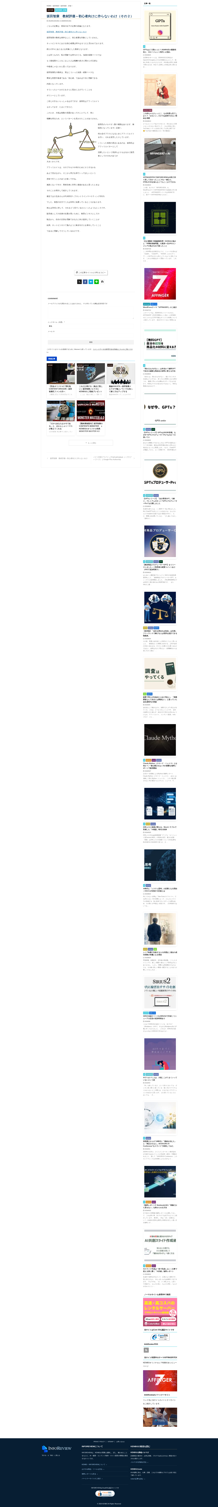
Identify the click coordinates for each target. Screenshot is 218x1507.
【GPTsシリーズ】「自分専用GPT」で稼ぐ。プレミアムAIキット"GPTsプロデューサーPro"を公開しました (160, 501)
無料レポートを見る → (90, 1474)
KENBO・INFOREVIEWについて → (94, 1464)
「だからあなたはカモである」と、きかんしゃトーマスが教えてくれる (61, 426)
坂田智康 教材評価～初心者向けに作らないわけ (67, 32)
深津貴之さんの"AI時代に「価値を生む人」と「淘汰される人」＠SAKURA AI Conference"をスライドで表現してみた (159, 1143)
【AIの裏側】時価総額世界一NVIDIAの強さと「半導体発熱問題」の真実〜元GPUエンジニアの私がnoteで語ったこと (159, 243)
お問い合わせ (120, 1441)
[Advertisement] (91, 251)
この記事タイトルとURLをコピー (92, 272)
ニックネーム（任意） (56, 322)
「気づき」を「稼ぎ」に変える (50, 1455)
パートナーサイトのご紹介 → (92, 1478)
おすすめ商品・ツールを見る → (93, 1469)
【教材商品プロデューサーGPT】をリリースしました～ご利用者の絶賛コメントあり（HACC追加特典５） (159, 567)
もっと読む (92, 443)
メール (51, 331)
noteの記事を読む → (138, 1479)
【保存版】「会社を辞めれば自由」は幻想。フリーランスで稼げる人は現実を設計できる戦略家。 (160, 633)
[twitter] (79, 281)
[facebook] (85, 281)
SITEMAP (111, 1441)
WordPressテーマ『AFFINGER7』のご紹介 (160, 307)
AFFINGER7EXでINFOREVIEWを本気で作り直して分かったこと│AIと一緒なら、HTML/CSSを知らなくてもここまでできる (159, 179)
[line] (96, 281)
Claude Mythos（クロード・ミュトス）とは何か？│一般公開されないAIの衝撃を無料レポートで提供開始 (160, 765)
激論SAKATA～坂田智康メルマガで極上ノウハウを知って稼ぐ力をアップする (121, 388)
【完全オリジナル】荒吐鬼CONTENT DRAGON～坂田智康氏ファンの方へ (60, 388)
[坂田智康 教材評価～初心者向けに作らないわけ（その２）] (91, 281)
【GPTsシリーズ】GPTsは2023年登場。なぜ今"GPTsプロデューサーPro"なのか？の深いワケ (159, 434)
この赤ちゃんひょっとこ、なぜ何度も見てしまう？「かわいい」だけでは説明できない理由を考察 (160, 115)
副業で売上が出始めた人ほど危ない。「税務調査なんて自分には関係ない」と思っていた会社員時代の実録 (160, 699)
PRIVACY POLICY (99, 1441)
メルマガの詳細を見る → (140, 1462)
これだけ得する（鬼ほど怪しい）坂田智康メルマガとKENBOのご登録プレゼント (91, 388)
